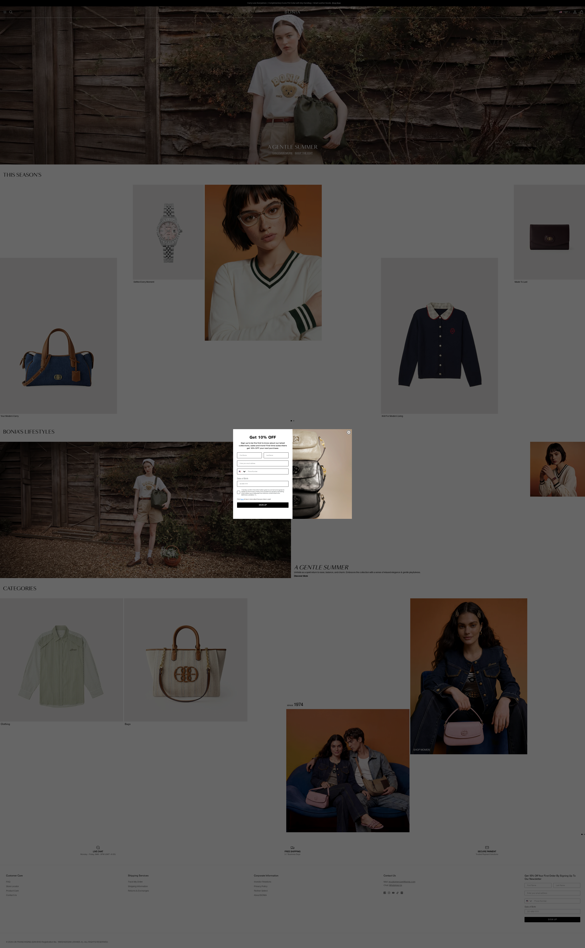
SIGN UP (263, 505)
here (242, 499)
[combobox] (241, 471)
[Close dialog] (349, 432)
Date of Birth (242, 478)
